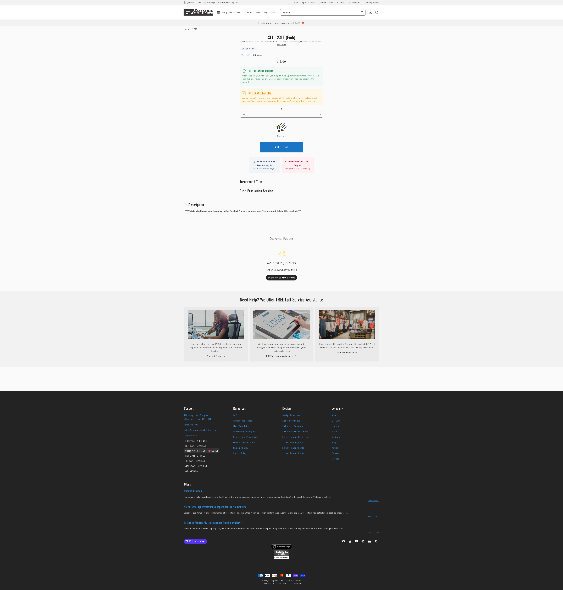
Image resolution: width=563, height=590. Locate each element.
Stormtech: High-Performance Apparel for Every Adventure (215, 507)
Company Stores (371, 2)
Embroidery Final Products (295, 431)
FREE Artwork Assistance (279, 356)
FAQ (235, 415)
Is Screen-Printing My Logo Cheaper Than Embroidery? (213, 522)
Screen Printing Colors (293, 442)
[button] (224, 12)
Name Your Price (345, 352)
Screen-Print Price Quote (245, 437)
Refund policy (268, 583)
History (335, 426)
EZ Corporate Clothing (276, 581)
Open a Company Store (244, 442)
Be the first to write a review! (281, 277)
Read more (281, 44)
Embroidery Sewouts (292, 426)
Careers (335, 453)
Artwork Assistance (242, 420)
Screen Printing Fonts (293, 447)
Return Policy (240, 453)
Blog (334, 442)
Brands (340, 2)
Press (334, 431)
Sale (296, 2)
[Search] (362, 12)
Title (281, 109)
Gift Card (336, 420)
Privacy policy (282, 583)
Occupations (354, 2)
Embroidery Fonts (291, 420)
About (335, 415)
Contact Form (213, 356)
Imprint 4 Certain (193, 491)
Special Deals (308, 2)
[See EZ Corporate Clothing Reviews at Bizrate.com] (281, 557)
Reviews (336, 437)
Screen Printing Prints (293, 453)
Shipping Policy (240, 447)
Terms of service (296, 583)
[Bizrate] (559, 588)
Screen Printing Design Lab (295, 437)
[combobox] (323, 12)
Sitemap (336, 458)
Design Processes (291, 415)
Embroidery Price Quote (245, 431)
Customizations (326, 2)
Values (335, 447)
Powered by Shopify (293, 581)
